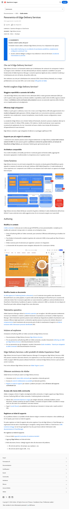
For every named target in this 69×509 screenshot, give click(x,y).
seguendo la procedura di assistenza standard (26, 436)
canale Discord (15, 406)
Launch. (41, 365)
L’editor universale (9, 228)
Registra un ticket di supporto (14, 383)
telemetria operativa (30, 313)
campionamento (8, 322)
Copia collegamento (17, 24)
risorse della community (23, 378)
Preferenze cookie (48, 502)
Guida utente (24, 13)
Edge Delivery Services (15, 31)
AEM (16, 13)
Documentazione (8, 13)
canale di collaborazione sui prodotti (22, 381)
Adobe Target (34, 365)
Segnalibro (8, 24)
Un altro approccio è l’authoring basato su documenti (18, 295)
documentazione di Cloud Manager (13, 429)
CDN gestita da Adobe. (41, 81)
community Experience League (21, 399)
